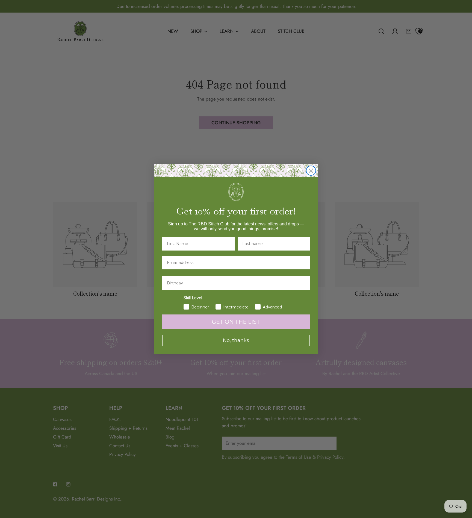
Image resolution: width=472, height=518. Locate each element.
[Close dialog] (311, 170)
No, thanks (236, 340)
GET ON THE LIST (236, 322)
